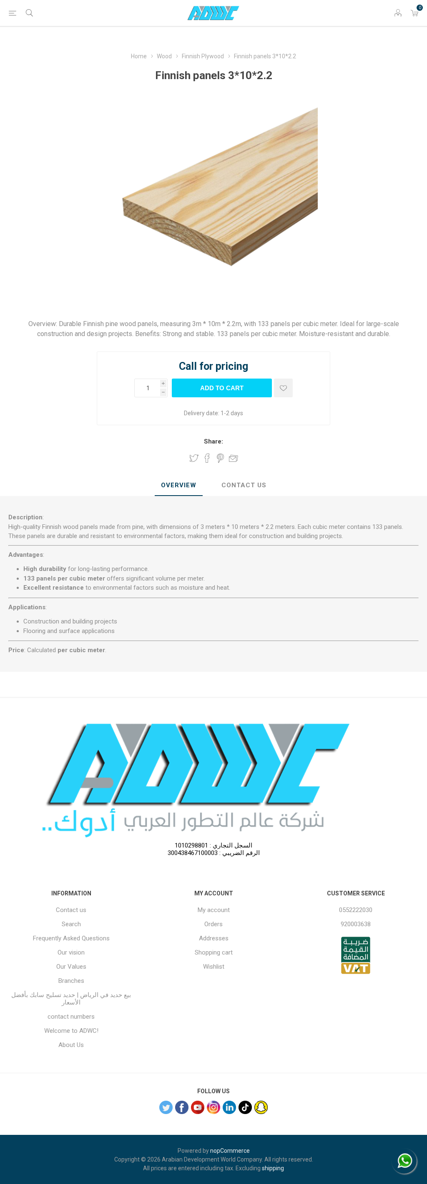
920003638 (356, 924)
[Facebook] (181, 1107)
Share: (213, 441)
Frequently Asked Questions (71, 938)
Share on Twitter (193, 458)
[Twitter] (166, 1107)
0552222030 (355, 910)
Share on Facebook (207, 458)
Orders (213, 924)
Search (71, 924)
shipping (273, 1168)
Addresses (214, 938)
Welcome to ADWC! (71, 1030)
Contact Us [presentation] (243, 485)
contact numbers (71, 1016)
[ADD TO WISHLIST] (283, 388)
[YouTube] (197, 1107)
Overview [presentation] (178, 485)
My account (214, 910)
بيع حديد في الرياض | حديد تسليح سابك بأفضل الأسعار (71, 998)
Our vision (71, 952)
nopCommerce (230, 1150)
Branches (71, 981)
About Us (71, 1045)
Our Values (71, 966)
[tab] (179, 485)
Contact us (71, 910)
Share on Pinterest (220, 458)
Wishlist (213, 966)
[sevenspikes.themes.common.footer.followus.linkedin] (229, 1107)
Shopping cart (214, 952)
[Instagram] (213, 1107)
